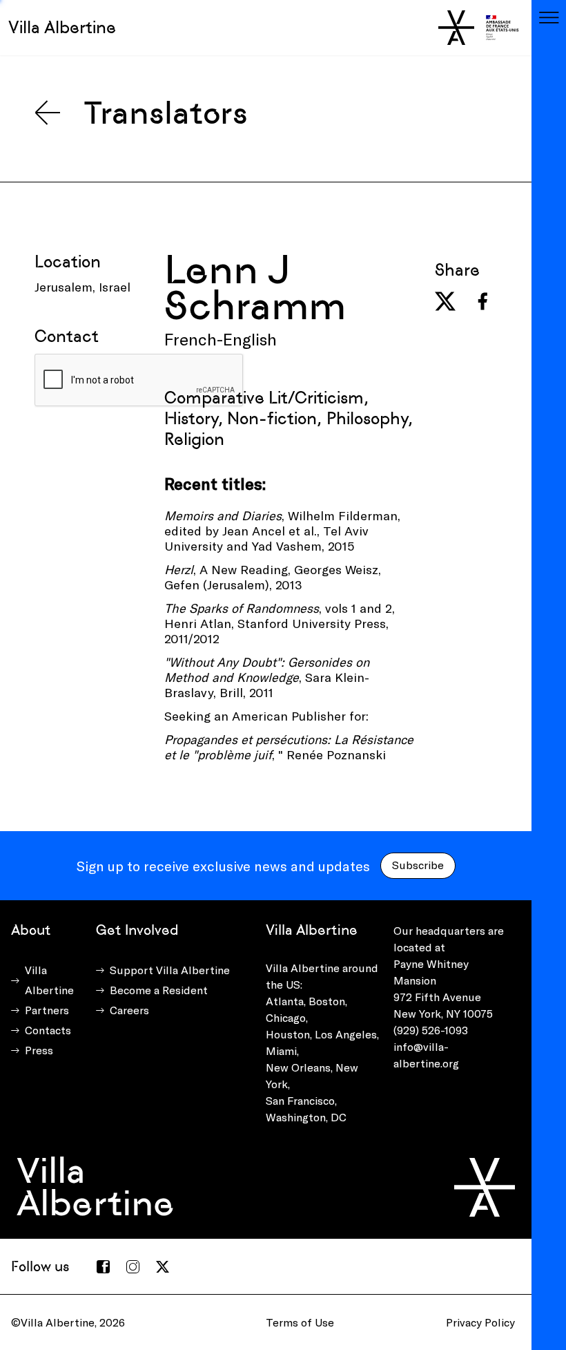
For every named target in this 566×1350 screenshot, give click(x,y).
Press (39, 1049)
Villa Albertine (62, 27)
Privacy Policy (480, 1322)
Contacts (48, 1029)
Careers (129, 1009)
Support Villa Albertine (170, 969)
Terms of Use (300, 1322)
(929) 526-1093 (430, 1029)
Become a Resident (159, 989)
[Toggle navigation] (548, 17)
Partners (47, 1009)
